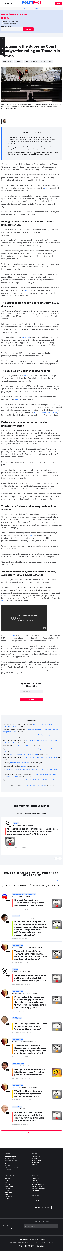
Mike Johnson (35, 1162)
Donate (58, 3)
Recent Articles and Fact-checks (41, 1198)
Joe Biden (34, 1164)
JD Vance (34, 1158)
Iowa (6, 1182)
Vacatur (23, 766)
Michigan (7, 1184)
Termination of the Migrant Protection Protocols (41, 757)
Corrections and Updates (38, 1188)
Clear (58, 881)
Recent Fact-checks (37, 1200)
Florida (6, 1180)
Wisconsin (7, 1198)
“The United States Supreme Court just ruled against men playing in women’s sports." (28, 1093)
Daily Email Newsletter (10, 23)
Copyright (42, 1239)
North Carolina (8, 1190)
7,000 (25, 638)
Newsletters (35, 1190)
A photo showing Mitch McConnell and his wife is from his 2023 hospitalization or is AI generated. (30, 978)
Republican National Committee (24, 894)
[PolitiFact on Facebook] (8, 1229)
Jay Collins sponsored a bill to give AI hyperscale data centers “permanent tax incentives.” (30, 1026)
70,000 (13, 635)
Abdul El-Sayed (18, 1064)
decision (26, 290)
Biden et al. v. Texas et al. (24, 745)
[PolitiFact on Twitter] (5, 1229)
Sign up (41, 1231)
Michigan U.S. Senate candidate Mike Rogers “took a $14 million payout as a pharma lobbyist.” (29, 1072)
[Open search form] (11, 3)
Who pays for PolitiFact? (38, 1184)
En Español (35, 1182)
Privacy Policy (34, 1239)
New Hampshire (9, 1186)
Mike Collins (17, 1107)
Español (36, 8)
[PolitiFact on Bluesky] (11, 1229)
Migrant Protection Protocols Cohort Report (40, 780)
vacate (29, 535)
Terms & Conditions (23, 1239)
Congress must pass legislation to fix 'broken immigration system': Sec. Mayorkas (32, 769)
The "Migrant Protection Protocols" (35, 785)
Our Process (35, 1178)
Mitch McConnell (36, 1160)
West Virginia (8, 1196)
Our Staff (34, 1180)
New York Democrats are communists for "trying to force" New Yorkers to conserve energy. (29, 903)
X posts (15, 823)
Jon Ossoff (16, 916)
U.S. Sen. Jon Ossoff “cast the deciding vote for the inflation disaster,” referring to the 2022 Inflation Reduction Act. (29, 1116)
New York (7, 1188)
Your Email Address (7, 26)
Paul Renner (17, 1018)
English (26, 8)
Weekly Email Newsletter (10, 21)
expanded (26, 337)
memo (46, 188)
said (3, 601)
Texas (6, 1194)
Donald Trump (18, 945)
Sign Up (28, 29)
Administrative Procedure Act (45, 413)
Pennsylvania (8, 1192)
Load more (31, 1133)
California (7, 1178)
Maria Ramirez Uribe (14, 120)
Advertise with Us (37, 1186)
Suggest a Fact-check (42, 1207)
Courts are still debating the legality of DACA (24, 754)
